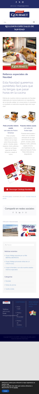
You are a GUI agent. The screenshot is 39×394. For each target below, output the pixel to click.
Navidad (28, 196)
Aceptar (5, 391)
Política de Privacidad (19, 315)
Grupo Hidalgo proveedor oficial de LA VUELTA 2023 (28, 230)
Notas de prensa (11, 285)
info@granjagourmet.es (23, 6)
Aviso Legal (18, 308)
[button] (4, 230)
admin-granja (8, 196)
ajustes (16, 387)
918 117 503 (6, 311)
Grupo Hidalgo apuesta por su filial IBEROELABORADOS (10, 230)
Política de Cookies (19, 323)
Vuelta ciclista (10, 289)
